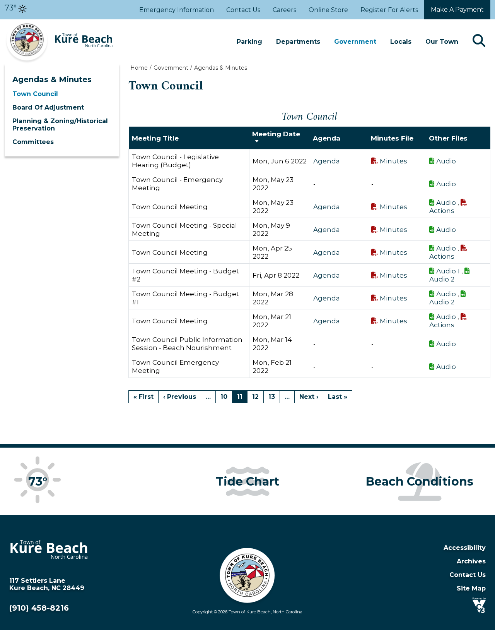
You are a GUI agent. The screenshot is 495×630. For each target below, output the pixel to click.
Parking (249, 41)
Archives (471, 561)
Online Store (328, 10)
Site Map (471, 588)
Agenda (326, 161)
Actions (441, 210)
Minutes (393, 161)
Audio (446, 161)
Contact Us (243, 10)
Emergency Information (176, 10)
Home (139, 67)
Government (355, 41)
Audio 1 (448, 271)
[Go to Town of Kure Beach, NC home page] (59, 23)
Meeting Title (155, 138)
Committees (33, 142)
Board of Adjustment (48, 107)
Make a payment (457, 9)
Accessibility (465, 547)
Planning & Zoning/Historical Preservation (60, 124)
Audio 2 (441, 279)
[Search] (479, 41)
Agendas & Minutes (52, 79)
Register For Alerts (389, 10)
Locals (400, 41)
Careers (284, 10)
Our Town (441, 41)
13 (271, 396)
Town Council (35, 94)
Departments (298, 41)
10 (223, 396)
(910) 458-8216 (39, 608)
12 (255, 396)
